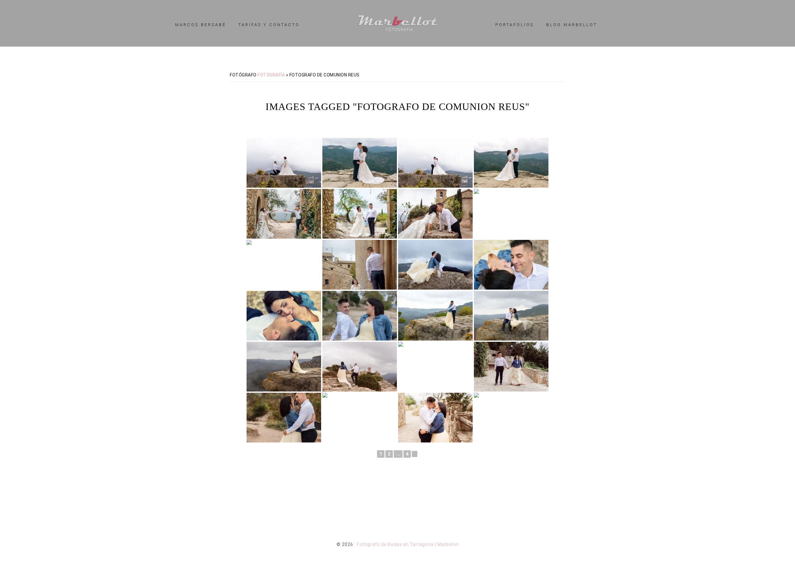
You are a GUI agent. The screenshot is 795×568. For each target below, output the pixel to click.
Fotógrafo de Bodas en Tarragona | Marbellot (397, 23)
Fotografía (271, 74)
